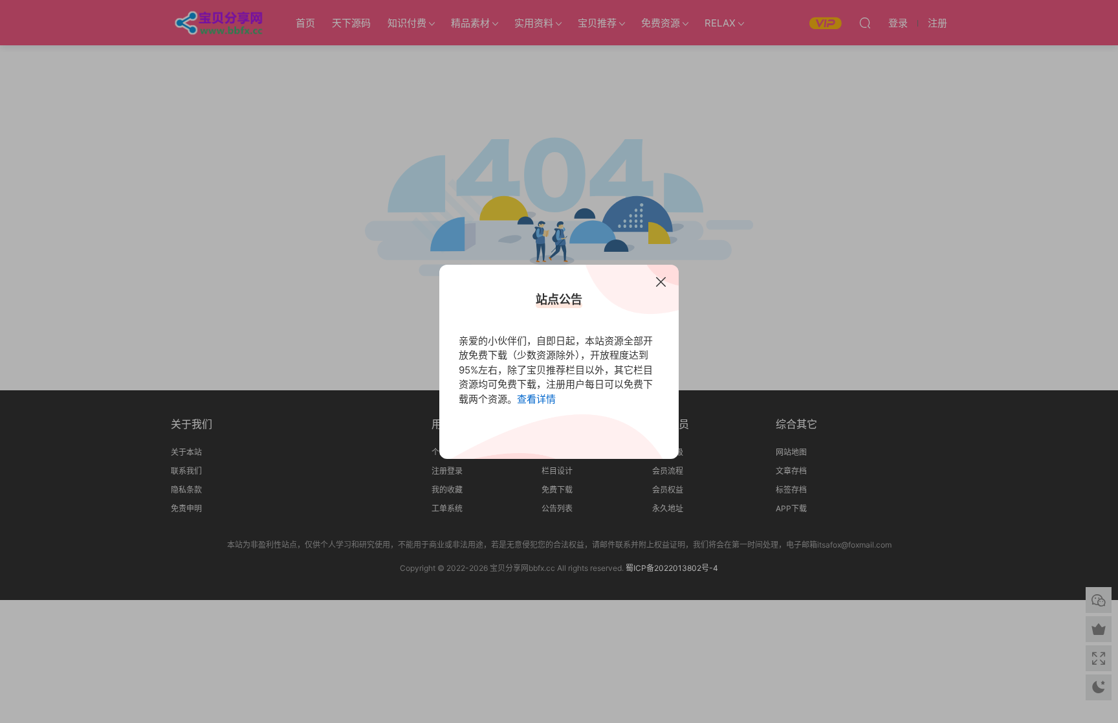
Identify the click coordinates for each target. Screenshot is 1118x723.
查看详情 (536, 399)
